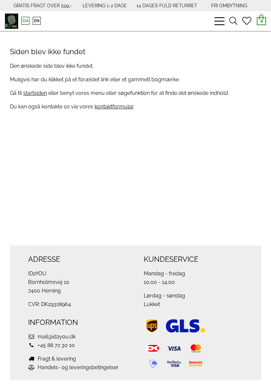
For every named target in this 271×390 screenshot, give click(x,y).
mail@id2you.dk (56, 336)
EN (36, 21)
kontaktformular (114, 106)
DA (25, 21)
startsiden (35, 93)
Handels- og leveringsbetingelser (77, 367)
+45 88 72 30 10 (55, 345)
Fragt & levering (56, 359)
